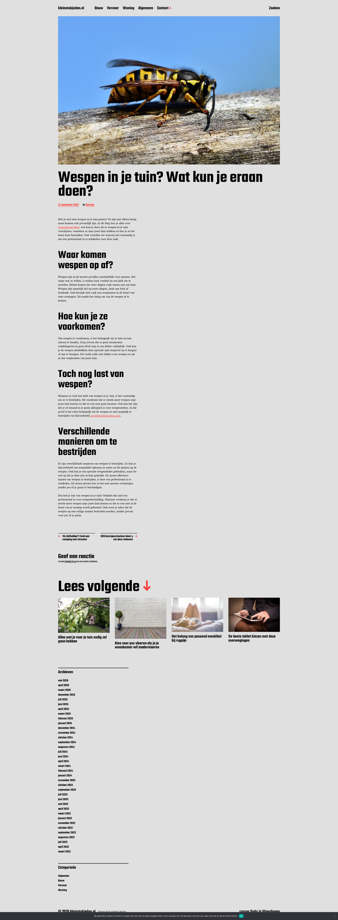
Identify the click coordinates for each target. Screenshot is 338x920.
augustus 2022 (66, 837)
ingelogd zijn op (71, 561)
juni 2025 (63, 704)
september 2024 (67, 742)
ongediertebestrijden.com (105, 415)
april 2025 (63, 709)
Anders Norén (118, 912)
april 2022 (63, 847)
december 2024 (66, 728)
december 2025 (66, 695)
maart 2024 (64, 766)
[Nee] (334, 916)
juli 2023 (62, 794)
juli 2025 (63, 699)
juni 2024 (63, 756)
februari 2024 (65, 771)
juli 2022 (62, 842)
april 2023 (63, 809)
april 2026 (63, 685)
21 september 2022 (68, 205)
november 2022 (66, 823)
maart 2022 (64, 851)
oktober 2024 (65, 737)
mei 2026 (63, 680)
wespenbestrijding (68, 227)
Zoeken (274, 8)
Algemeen (145, 8)
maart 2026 (64, 690)
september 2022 (67, 832)
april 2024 (63, 761)
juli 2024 (63, 752)
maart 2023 (64, 813)
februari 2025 (65, 718)
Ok (241, 916)
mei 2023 (63, 804)
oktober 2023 (65, 785)
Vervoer (113, 8)
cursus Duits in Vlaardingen (259, 912)
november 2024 (66, 733)
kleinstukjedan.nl (71, 8)
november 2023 (66, 780)
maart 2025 (64, 714)
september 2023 (67, 790)
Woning (128, 8)
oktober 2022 (65, 828)
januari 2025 (65, 723)
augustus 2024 (66, 747)
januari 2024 (65, 775)
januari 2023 (65, 818)
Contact (163, 8)
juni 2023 (63, 799)
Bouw (99, 8)
